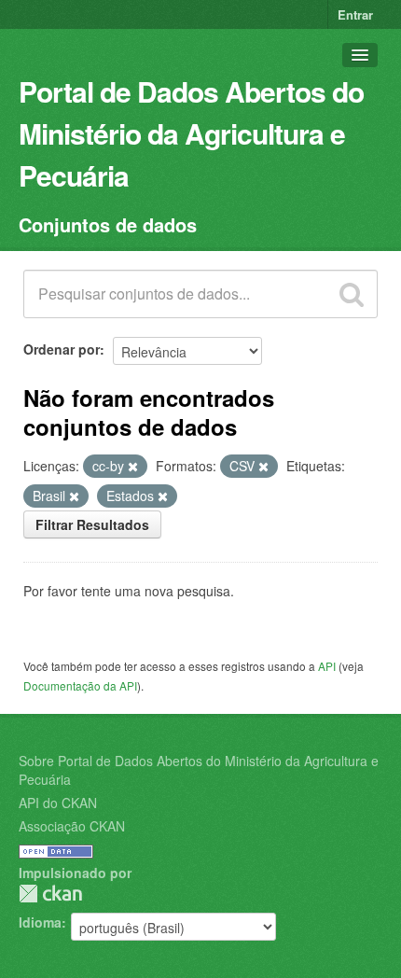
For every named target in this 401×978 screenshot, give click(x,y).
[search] (351, 294)
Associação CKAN (72, 826)
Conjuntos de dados (108, 224)
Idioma (40, 922)
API (327, 666)
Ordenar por (61, 349)
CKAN (50, 893)
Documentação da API (80, 685)
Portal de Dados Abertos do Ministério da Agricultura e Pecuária (191, 133)
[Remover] (133, 466)
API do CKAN (58, 802)
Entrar (355, 14)
